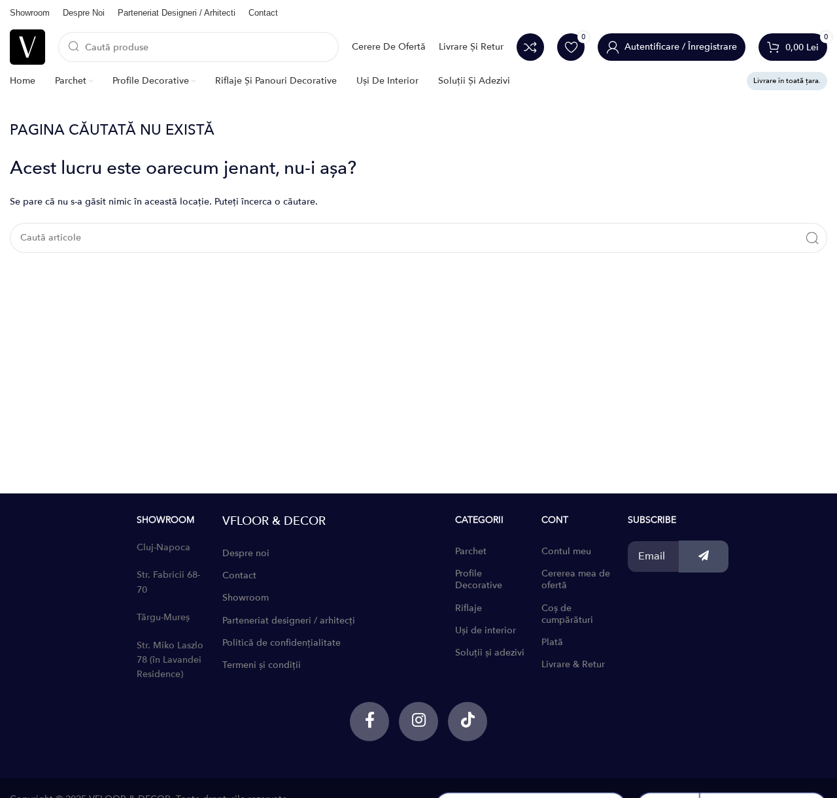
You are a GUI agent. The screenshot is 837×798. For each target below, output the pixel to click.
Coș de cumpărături (567, 614)
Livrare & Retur (573, 664)
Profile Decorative (478, 579)
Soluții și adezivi (489, 652)
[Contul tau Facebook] (369, 721)
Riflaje (468, 608)
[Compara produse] (530, 47)
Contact (239, 575)
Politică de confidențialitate (281, 643)
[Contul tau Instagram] (418, 721)
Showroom (245, 597)
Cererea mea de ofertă (575, 579)
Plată (552, 642)
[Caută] (812, 238)
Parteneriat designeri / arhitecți (288, 620)
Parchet (471, 551)
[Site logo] (27, 46)
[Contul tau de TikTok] (467, 721)
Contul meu (566, 551)
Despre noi (245, 553)
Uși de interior (485, 630)
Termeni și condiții (261, 665)
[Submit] (703, 556)
